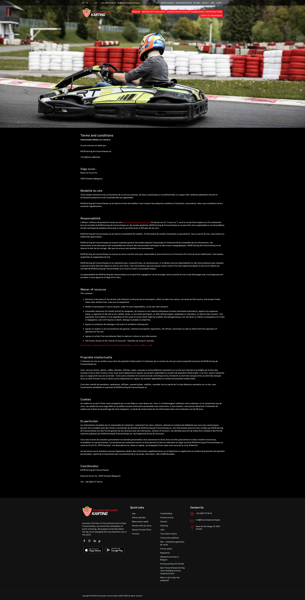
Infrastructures (213, 11)
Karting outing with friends (172, 563)
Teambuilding (197, 11)
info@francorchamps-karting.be (128, 3)
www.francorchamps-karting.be (136, 222)
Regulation (165, 552)
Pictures (196, 3)
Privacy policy (166, 548)
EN (92, 3)
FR (83, 3)
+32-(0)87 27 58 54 (108, 3)
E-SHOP (219, 3)
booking (136, 11)
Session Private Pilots (178, 11)
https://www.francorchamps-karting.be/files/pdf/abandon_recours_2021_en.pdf (116, 345)
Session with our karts (153, 11)
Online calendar (167, 3)
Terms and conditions (169, 537)
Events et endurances (211, 15)
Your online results (168, 533)
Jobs (212, 3)
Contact (205, 3)
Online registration (184, 3)
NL (87, 3)
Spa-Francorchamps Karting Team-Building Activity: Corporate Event (172, 570)
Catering (164, 525)
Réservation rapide (140, 521)
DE (96, 3)
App (157, 3)
